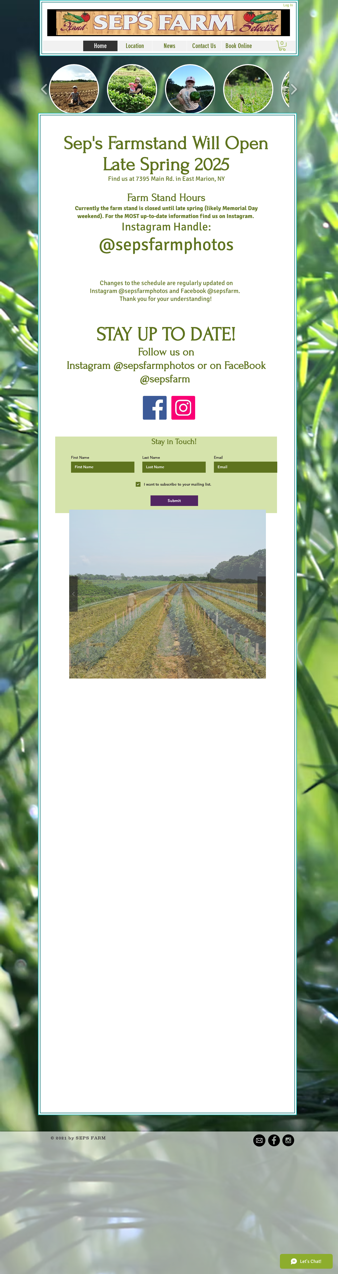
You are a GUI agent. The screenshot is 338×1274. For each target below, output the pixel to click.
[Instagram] (183, 408)
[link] (282, 46)
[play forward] (294, 89)
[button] (74, 89)
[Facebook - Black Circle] (274, 1140)
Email (218, 457)
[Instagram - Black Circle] (288, 1140)
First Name (80, 457)
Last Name (151, 457)
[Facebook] (155, 408)
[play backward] (44, 89)
